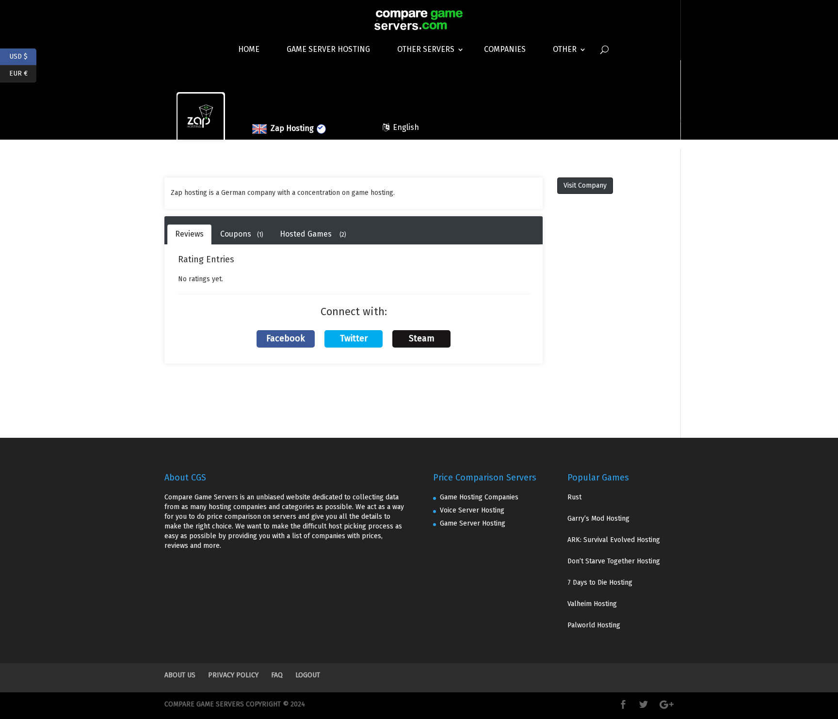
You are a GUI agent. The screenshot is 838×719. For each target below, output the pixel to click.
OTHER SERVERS (425, 49)
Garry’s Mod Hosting (598, 518)
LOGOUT (307, 675)
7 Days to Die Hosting (599, 582)
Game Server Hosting (328, 49)
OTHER (565, 49)
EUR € (22, 72)
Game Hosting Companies (479, 497)
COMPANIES (505, 49)
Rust (574, 497)
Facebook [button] (285, 338)
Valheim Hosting (592, 604)
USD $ (22, 55)
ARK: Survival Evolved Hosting (613, 540)
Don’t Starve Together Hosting (613, 561)
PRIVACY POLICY (233, 675)
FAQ (277, 675)
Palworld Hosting (593, 625)
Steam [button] (422, 338)
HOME (248, 49)
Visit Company (585, 185)
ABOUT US (179, 675)
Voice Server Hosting (472, 510)
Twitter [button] (354, 338)
